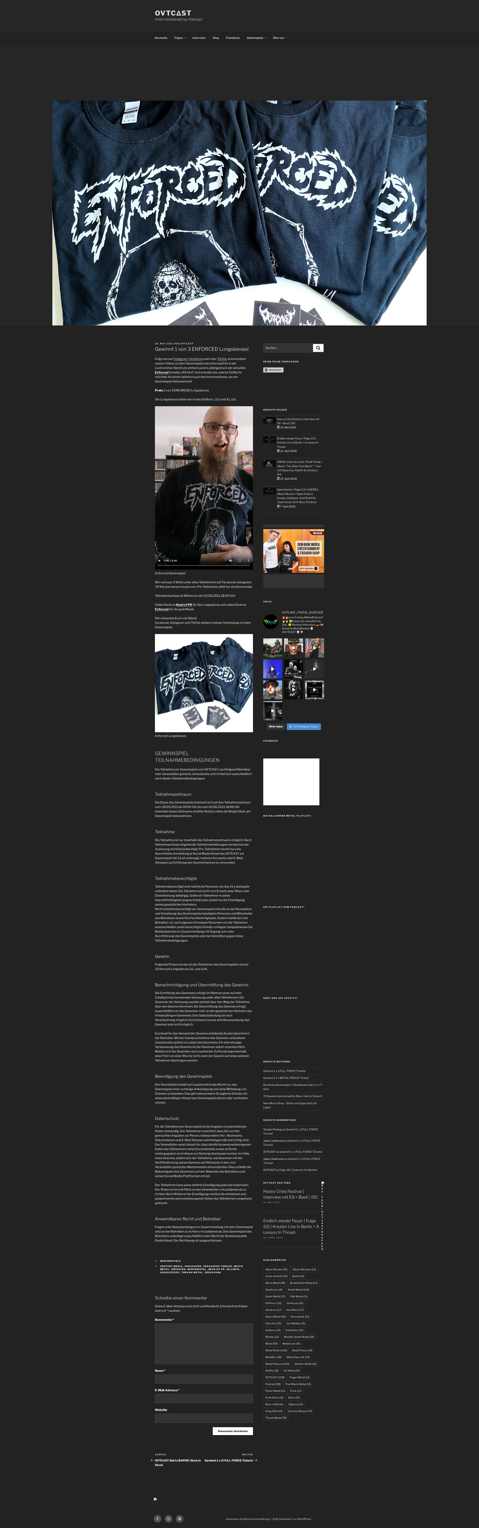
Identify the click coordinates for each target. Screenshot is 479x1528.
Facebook (196, 359)
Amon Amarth (276, 1276)
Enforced (162, 372)
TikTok (222, 359)
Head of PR (184, 605)
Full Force (273, 1303)
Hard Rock (295, 1309)
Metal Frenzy (302, 1350)
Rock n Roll (274, 1404)
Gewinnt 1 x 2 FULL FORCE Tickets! (284, 1071)
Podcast (273, 1384)
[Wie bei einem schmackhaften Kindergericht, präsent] (272, 710)
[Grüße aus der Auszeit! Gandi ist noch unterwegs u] (272, 647)
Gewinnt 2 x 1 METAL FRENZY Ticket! (286, 1077)
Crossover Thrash (217, 1266)
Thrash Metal (192, 1272)
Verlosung (213, 1272)
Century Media (171, 1266)
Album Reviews (304, 1269)
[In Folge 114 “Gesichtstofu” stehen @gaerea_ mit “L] (272, 689)
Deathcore (274, 1289)
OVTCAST (187, 343)
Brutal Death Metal (304, 1282)
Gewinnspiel (197, 1269)
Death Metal (298, 1289)
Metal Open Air (298, 1357)
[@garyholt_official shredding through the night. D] (314, 647)
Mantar (272, 1336)
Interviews (199, 37)
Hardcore (273, 1309)
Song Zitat (274, 1411)
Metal (271, 1343)
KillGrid (233, 1269)
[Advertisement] (239, 72)
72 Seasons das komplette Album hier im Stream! (292, 1096)
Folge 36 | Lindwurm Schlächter (298, 1169)
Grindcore (294, 1303)
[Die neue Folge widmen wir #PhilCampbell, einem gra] (314, 689)
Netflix (272, 1370)
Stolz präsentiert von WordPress (291, 1519)
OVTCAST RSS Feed (277, 1183)
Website (161, 1410)
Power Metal (275, 1390)
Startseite (161, 37)
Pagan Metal (299, 1377)
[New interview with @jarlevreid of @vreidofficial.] (293, 668)
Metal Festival (276, 1350)
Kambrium (294, 1330)
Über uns (278, 37)
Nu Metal (291, 1370)
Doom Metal (275, 1296)
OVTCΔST (173, 13)
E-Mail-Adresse (167, 1390)
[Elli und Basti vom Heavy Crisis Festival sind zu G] (293, 647)
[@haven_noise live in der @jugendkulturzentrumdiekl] (314, 668)
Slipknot (295, 1404)
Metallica (273, 1357)
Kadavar (273, 1330)
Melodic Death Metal (299, 1336)
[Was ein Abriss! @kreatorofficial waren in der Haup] (272, 668)
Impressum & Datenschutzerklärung (247, 1519)
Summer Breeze (300, 1411)
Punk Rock (274, 1397)
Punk (296, 1390)
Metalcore (291, 1343)
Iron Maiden (296, 1323)
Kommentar (164, 1320)
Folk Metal (299, 1296)
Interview (273, 1323)
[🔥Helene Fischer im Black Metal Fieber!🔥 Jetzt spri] (293, 689)
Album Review (276, 1269)
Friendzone (233, 37)
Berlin (298, 1276)
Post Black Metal (298, 1384)
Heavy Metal (275, 1316)
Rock (294, 1397)
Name (160, 1370)
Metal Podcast (277, 1363)
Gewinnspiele (255, 37)
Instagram (180, 359)
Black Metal (275, 1282)
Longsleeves (170, 1272)
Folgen (178, 37)
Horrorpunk (300, 1316)
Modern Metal (306, 1363)
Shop (216, 37)
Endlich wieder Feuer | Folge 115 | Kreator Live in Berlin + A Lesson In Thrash (297, 442)
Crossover (193, 1266)
